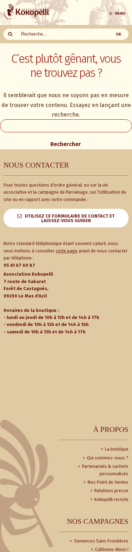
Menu (120, 13)
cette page (66, 250)
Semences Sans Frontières (100, 541)
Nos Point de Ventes (107, 482)
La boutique (116, 449)
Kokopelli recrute (110, 499)
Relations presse (110, 490)
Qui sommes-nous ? (107, 457)
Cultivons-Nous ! (111, 549)
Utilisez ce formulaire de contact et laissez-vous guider (70, 218)
